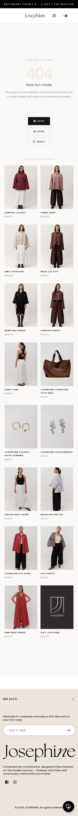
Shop (40, 121)
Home (40, 131)
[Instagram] (15, 782)
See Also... (11, 699)
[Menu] (56, 16)
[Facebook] (6, 782)
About (41, 141)
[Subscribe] (70, 730)
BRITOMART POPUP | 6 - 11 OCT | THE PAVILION (39, 4)
